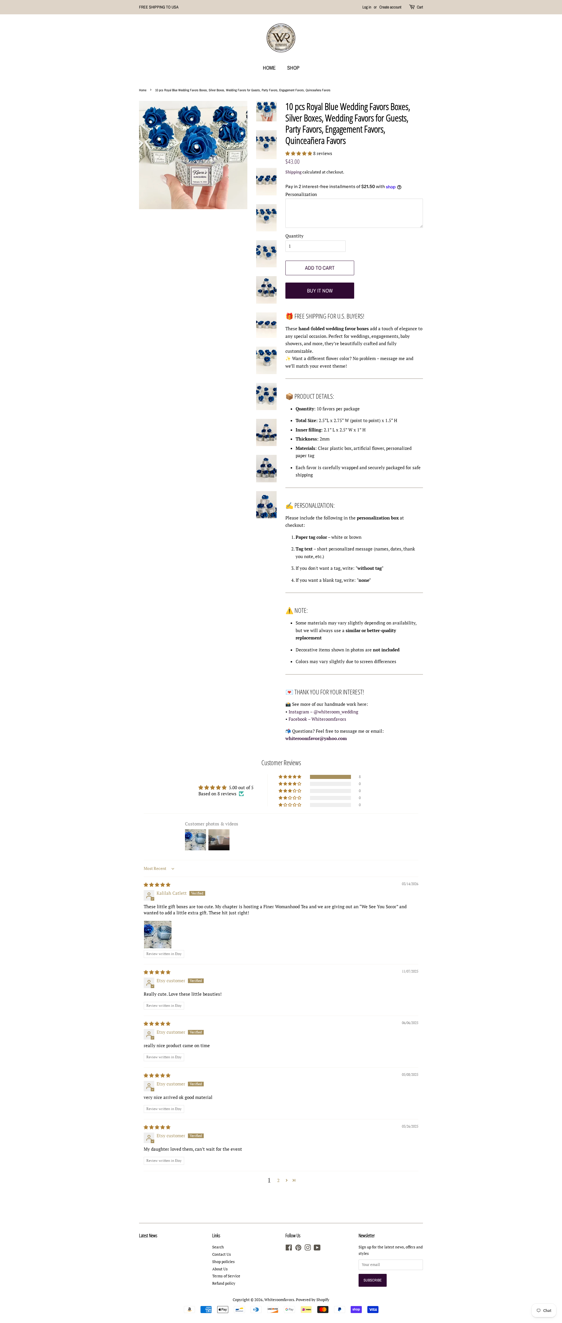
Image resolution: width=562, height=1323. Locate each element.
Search (218, 1247)
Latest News (148, 1235)
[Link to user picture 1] (158, 935)
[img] (157, 884)
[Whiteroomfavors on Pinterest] (298, 1248)
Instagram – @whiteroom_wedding (323, 712)
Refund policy (223, 1283)
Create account (390, 7)
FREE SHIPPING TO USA (159, 7)
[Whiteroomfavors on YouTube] (317, 1248)
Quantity (294, 236)
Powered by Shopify (312, 1299)
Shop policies (223, 1261)
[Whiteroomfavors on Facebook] (288, 1248)
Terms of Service (226, 1276)
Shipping (293, 172)
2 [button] (278, 1180)
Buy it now (320, 290)
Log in (366, 7)
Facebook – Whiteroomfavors (317, 719)
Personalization (301, 194)
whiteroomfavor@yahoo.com (316, 738)
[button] (299, 153)
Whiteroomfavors (279, 1299)
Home (269, 67)
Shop (293, 67)
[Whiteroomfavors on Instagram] (307, 1248)
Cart (420, 7)
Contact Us (221, 1254)
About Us (220, 1269)
